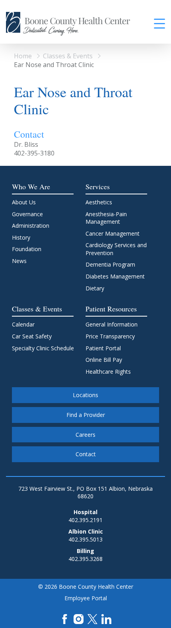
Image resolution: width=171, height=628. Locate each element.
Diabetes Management (115, 276)
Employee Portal (85, 598)
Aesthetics (99, 202)
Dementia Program (110, 264)
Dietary (95, 288)
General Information (112, 324)
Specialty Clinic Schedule (43, 348)
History (21, 237)
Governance (27, 214)
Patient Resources (111, 308)
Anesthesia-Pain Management (106, 218)
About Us (24, 202)
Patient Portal (103, 348)
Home (23, 56)
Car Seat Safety (32, 336)
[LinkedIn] (106, 618)
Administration (30, 225)
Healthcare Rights (108, 371)
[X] (92, 618)
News (19, 261)
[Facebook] (65, 618)
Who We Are (31, 186)
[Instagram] (79, 618)
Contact (86, 454)
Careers (85, 434)
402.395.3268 (85, 559)
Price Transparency (110, 336)
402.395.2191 (85, 520)
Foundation (26, 249)
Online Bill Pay (104, 359)
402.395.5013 (85, 539)
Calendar (23, 324)
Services (98, 186)
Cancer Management (113, 233)
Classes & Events (68, 56)
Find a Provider (85, 415)
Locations (85, 395)
